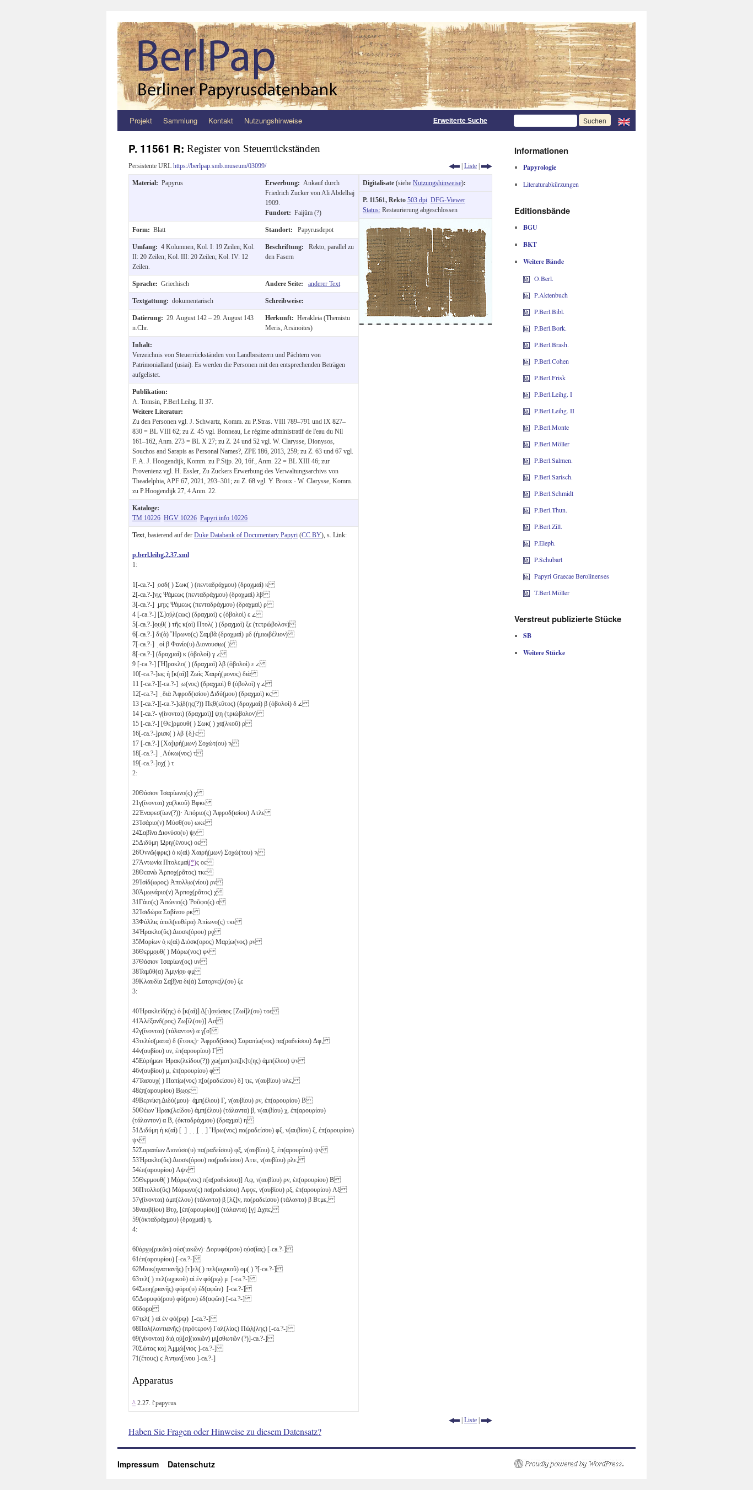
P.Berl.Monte (551, 427)
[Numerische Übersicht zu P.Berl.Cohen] (526, 361)
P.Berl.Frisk (550, 377)
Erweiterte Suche (460, 121)
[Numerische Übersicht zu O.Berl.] (526, 278)
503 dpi (417, 200)
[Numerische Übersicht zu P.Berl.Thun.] (526, 509)
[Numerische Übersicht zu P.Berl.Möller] (526, 443)
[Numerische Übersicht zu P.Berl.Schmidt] (526, 493)
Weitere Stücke (544, 652)
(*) (192, 862)
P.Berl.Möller (551, 443)
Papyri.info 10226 (224, 518)
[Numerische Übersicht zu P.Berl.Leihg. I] (526, 394)
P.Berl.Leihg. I (553, 394)
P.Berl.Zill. (548, 526)
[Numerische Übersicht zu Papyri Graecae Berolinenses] (526, 575)
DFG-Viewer (448, 200)
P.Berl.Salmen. (553, 460)
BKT (530, 244)
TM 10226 (146, 518)
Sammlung (180, 120)
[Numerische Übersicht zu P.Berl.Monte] (526, 427)
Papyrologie (539, 167)
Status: (371, 210)
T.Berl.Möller (551, 592)
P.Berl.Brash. (551, 344)
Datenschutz (191, 1464)
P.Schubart (548, 559)
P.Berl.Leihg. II (554, 410)
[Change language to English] (624, 120)
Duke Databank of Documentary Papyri (246, 535)
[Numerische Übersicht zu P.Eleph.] (526, 542)
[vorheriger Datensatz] (454, 166)
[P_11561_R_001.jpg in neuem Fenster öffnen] (425, 224)
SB (527, 635)
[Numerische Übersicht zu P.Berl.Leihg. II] (526, 410)
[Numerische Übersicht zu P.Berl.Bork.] (526, 327)
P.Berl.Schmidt (553, 493)
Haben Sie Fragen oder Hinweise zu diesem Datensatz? (224, 1431)
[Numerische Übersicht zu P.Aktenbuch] (526, 294)
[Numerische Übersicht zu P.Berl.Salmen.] (526, 460)
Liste (470, 166)
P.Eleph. (545, 542)
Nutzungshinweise (273, 120)
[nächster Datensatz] (486, 166)
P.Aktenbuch (551, 294)
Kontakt (220, 120)
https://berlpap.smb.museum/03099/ (219, 166)
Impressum (142, 1464)
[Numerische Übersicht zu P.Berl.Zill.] (526, 526)
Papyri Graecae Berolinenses (571, 575)
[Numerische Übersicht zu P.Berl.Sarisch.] (526, 476)
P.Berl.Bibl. (549, 311)
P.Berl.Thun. (550, 509)
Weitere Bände (543, 261)
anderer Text (324, 284)
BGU (530, 227)
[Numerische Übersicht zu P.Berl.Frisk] (526, 377)
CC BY (311, 535)
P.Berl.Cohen (551, 361)
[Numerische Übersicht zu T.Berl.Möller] (526, 592)
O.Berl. (543, 278)
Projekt (141, 120)
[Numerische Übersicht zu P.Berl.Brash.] (526, 344)
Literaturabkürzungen (551, 184)
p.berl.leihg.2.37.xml (160, 555)
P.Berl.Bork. (550, 327)
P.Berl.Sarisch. (553, 476)
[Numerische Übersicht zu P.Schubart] (526, 559)
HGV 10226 (180, 518)
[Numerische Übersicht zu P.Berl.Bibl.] (526, 311)
